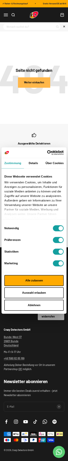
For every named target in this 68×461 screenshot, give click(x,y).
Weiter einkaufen (34, 82)
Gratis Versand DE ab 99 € (54, 3)
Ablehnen (34, 305)
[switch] (58, 240)
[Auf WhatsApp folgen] (44, 421)
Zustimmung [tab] (12, 163)
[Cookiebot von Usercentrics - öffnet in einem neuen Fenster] (48, 152)
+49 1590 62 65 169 (14, 358)
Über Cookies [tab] (55, 163)
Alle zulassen (34, 280)
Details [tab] (33, 163)
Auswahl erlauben (34, 292)
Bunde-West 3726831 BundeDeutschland (13, 341)
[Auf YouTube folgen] (25, 421)
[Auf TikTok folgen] (35, 421)
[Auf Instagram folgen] (16, 421)
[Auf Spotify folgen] (54, 421)
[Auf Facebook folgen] (6, 421)
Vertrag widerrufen (48, 314)
